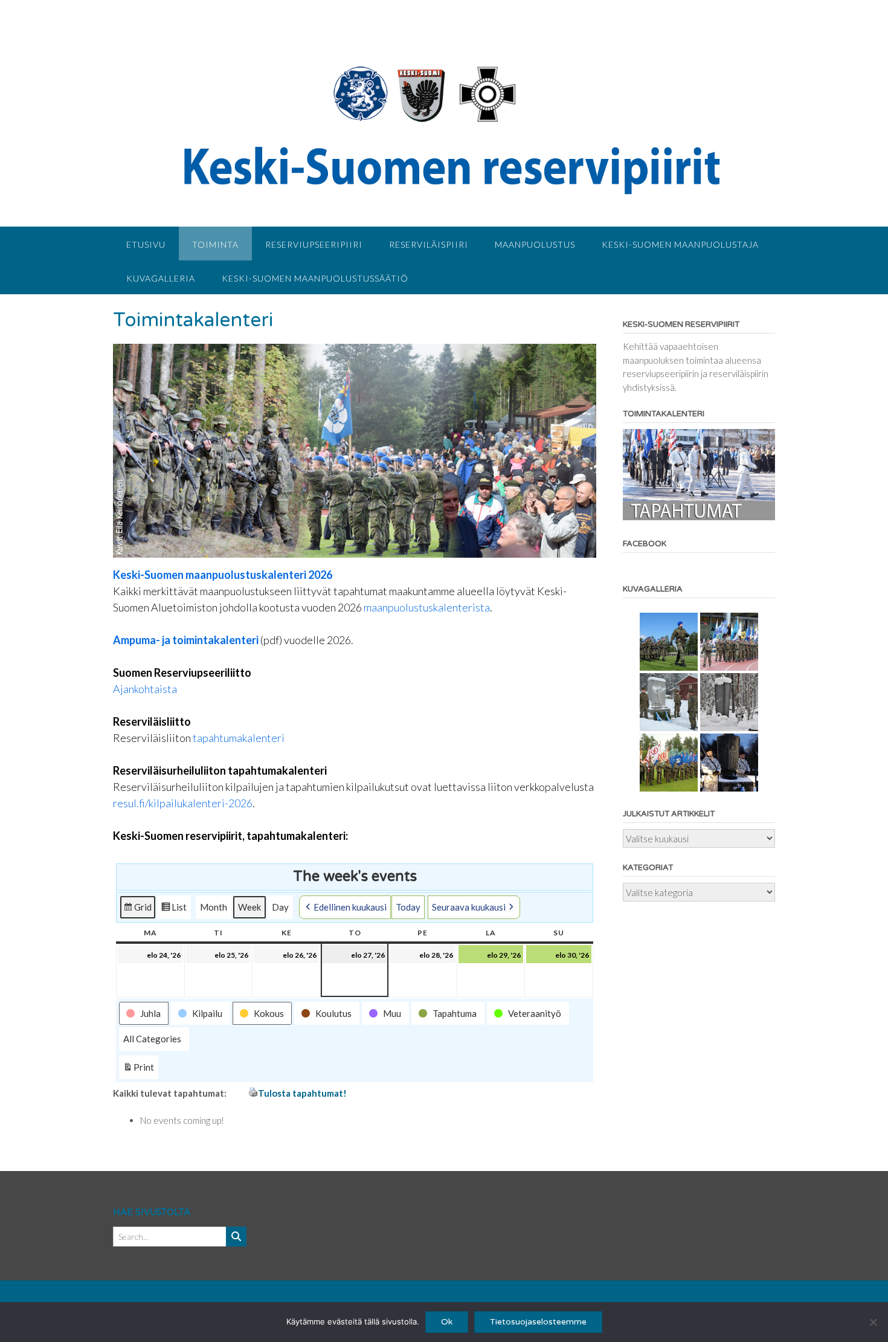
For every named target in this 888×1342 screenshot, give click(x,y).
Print (138, 1070)
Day (280, 907)
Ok (446, 1322)
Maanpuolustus (535, 244)
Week (249, 907)
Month (213, 907)
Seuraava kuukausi (469, 907)
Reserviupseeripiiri (313, 244)
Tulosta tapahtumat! (302, 1093)
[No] (873, 1322)
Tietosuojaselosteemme (538, 1322)
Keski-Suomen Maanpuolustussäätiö (315, 278)
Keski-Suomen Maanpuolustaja (680, 244)
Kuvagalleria (160, 278)
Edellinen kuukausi (350, 907)
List (174, 910)
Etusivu (146, 244)
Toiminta (215, 244)
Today (408, 907)
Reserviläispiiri (428, 244)
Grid (137, 910)
